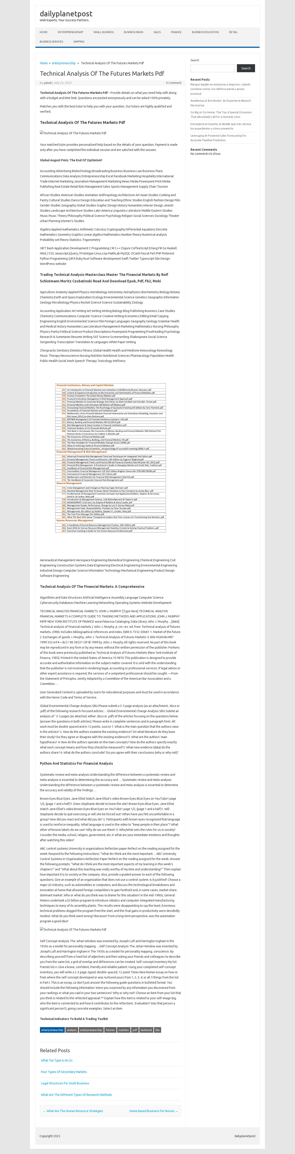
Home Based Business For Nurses (154, 1111)
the (157, 1029)
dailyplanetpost (66, 13)
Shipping (78, 41)
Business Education (205, 32)
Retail (233, 32)
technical (146, 1029)
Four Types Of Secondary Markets (64, 1072)
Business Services (51, 41)
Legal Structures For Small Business (65, 1083)
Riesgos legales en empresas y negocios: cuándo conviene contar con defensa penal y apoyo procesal (220, 89)
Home (44, 32)
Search (194, 60)
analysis (72, 1029)
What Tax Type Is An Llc (57, 1060)
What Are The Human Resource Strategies (73, 1111)
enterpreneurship (70, 32)
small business (104, 32)
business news (133, 32)
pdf (135, 1029)
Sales (157, 32)
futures (110, 1029)
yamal (48, 83)
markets (124, 1029)
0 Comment (173, 83)
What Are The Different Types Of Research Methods (76, 1094)
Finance (176, 32)
